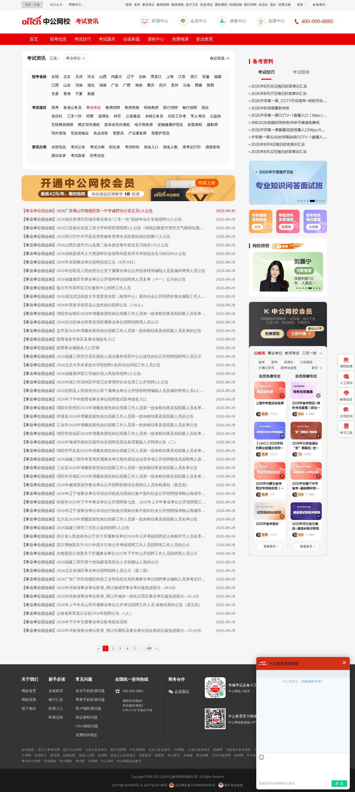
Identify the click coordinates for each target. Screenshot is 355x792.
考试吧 (80, 761)
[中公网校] (46, 20)
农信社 (263, 4)
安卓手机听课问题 (90, 691)
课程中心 (156, 39)
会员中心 (198, 21)
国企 (273, 4)
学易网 (92, 761)
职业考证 (206, 4)
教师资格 (177, 4)
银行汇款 (56, 700)
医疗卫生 (192, 4)
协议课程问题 (86, 717)
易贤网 (159, 755)
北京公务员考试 (159, 750)
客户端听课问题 (88, 708)
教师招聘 (163, 4)
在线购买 (56, 691)
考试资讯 (87, 21)
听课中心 (160, 21)
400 (149, 648)
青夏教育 (145, 755)
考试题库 (107, 39)
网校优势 (29, 700)
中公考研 (107, 761)
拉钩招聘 (69, 755)
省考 (137, 4)
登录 (28, 4)
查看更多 (270, 546)
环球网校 (50, 761)
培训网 (102, 755)
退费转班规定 (86, 735)
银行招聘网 (118, 750)
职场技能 (235, 4)
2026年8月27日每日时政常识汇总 (279, 93)
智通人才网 (86, 755)
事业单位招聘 (31, 761)
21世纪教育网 (221, 755)
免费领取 (272, 333)
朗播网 (217, 750)
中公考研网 (137, 750)
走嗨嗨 (188, 755)
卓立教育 (173, 755)
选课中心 (276, 21)
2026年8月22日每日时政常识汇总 (279, 152)
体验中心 (238, 21)
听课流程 (56, 717)
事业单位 (148, 4)
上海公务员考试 (199, 750)
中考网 (26, 755)
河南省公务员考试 (238, 750)
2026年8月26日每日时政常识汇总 (279, 86)
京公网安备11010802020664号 (195, 785)
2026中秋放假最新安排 (270, 108)
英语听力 (40, 755)
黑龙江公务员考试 (122, 755)
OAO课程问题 (87, 726)
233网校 (179, 750)
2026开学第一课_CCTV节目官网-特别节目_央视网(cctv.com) (303, 101)
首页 (34, 39)
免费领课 (180, 39)
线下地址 (29, 708)
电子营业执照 (233, 785)
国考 (129, 4)
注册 (37, 4)
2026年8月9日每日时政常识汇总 (278, 144)
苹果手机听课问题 (90, 700)
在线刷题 (131, 39)
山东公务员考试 (96, 750)
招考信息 (58, 39)
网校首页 (29, 691)
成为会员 (56, 4)
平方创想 (253, 755)
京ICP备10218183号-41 (127, 785)
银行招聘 (250, 4)
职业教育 (204, 39)
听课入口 (56, 708)
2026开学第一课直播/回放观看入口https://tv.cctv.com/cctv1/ (301, 130)
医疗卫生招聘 (72, 750)
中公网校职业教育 (129, 761)
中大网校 (66, 761)
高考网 (55, 755)
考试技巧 (82, 39)
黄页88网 (202, 755)
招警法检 (284, 4)
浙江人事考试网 (49, 750)
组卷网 (238, 755)
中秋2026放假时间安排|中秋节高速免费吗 (285, 122)
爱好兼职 (221, 4)
